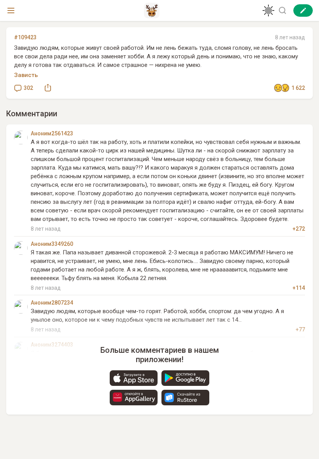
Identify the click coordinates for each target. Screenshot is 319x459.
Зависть (26, 75)
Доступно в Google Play (185, 378)
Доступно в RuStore (185, 397)
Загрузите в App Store (134, 378)
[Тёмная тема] (268, 10)
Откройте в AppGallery (134, 397)
